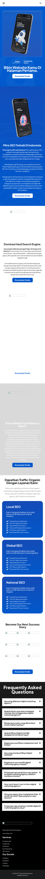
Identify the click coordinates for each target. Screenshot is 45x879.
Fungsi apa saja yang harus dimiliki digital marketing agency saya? (21, 807)
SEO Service (6, 851)
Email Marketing (7, 849)
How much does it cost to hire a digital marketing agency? (20, 785)
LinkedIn (5, 863)
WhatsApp (6, 866)
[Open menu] (40, 3)
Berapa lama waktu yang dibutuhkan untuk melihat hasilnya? (19, 724)
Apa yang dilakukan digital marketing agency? (20, 702)
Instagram (6, 858)
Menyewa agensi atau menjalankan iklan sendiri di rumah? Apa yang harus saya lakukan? (21, 796)
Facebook (6, 860)
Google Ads (6, 844)
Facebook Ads (7, 841)
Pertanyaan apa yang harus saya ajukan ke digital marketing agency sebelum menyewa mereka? (21, 774)
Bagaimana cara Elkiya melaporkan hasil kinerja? (21, 744)
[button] (22, 702)
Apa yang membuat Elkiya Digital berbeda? (18, 754)
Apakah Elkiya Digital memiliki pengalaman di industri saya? (16, 734)
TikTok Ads (6, 846)
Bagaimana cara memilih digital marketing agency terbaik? (17, 763)
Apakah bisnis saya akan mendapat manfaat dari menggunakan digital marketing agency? (19, 713)
